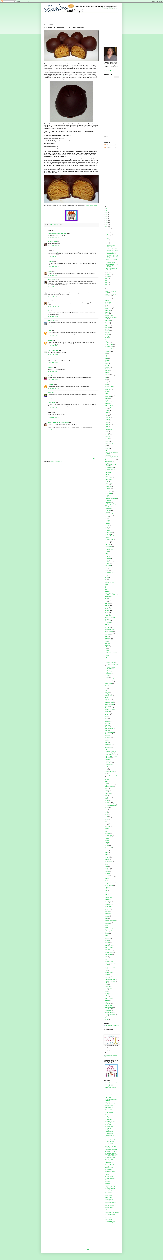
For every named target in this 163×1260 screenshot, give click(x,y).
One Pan (107, 778)
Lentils (106, 697)
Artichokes (107, 334)
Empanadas (107, 581)
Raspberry (107, 868)
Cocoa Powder (108, 483)
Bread (106, 381)
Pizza (106, 831)
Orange (106, 781)
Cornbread (107, 523)
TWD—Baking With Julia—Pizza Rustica (112, 269)
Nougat (106, 766)
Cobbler (107, 481)
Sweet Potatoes (108, 954)
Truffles (82, 226)
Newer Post (47, 458)
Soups (106, 925)
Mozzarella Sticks (109, 744)
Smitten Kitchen (108, 1197)
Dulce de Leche (108, 574)
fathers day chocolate (57, 252)
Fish (106, 589)
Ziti (105, 1017)
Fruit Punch (107, 605)
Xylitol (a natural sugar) (110, 1014)
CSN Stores (107, 541)
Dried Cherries (108, 567)
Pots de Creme (108, 847)
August (108, 236)
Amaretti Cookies (109, 315)
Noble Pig (107, 1174)
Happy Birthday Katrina (110, 652)
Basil (106, 353)
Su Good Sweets (108, 1207)
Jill (48, 311)
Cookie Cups (108, 500)
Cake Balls (107, 410)
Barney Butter (108, 351)
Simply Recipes (108, 1195)
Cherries (107, 440)
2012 (106, 226)
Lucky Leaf (107, 706)
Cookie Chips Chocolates (111, 498)
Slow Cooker (108, 913)
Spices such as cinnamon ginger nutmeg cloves (111, 929)
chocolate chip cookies (110, 459)
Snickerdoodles (108, 922)
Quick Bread (107, 863)
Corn (106, 518)
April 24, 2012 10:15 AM (53, 388)
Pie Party (107, 823)
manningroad (108, 1166)
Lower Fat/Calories (70, 226)
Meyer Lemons (108, 733)
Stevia (106, 937)
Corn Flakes (107, 520)
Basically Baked (108, 1123)
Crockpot (107, 537)
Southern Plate (108, 1201)
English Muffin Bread (109, 582)
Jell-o (106, 688)
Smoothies (107, 915)
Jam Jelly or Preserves (110, 687)
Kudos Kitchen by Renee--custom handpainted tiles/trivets (110, 1089)
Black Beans (107, 365)
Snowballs (107, 923)
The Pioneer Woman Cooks (111, 1216)
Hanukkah (107, 650)
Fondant (107, 591)
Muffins (106, 746)
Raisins (106, 866)
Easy (106, 575)
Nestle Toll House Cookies (111, 754)
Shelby (49, 330)
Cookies (107, 512)
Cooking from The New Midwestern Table (110, 514)
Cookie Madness (109, 1133)
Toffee (106, 970)
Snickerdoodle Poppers (110, 920)
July (107, 238)
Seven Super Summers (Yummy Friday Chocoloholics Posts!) (110, 1190)
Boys (106, 377)
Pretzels (106, 852)
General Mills (108, 615)
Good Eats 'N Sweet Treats (111, 1149)
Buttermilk (107, 403)
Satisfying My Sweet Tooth (111, 1187)
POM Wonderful (108, 835)
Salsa (106, 894)
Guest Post (107, 645)
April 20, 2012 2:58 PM (53, 275)
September (109, 234)
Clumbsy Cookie (108, 1130)
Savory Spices (108, 901)
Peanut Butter (78, 226)
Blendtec (107, 369)
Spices (106, 927)
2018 (106, 214)
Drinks (106, 568)
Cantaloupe (107, 419)
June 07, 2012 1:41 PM (53, 429)
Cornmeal (107, 525)
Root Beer (107, 883)
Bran (106, 379)
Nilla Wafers (107, 759)
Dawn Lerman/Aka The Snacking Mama (58, 422)
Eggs (106, 579)
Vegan (106, 991)
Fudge (106, 607)
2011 (106, 278)
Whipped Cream (108, 1005)
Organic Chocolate (109, 786)
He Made (107, 655)
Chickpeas (107, 448)
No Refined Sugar (109, 764)
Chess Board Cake (109, 443)
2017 (106, 216)
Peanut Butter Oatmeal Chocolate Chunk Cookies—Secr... (111, 261)
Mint (106, 739)
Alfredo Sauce (108, 302)
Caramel (107, 421)
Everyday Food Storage (110, 1086)
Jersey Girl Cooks (52, 241)
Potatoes (107, 845)
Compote (107, 495)
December (108, 228)
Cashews (107, 426)
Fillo (106, 588)
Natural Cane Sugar (109, 753)
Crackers (107, 527)
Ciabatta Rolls (108, 472)
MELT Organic (108, 725)
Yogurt (106, 1015)
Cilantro (107, 474)
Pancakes (107, 790)
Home (71, 458)
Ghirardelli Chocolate (110, 617)
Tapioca (107, 958)
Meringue (107, 727)
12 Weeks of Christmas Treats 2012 (110, 295)
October (108, 232)
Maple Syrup (108, 721)
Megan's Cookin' (109, 1167)
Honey (106, 670)
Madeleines (107, 714)
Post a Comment (50, 432)
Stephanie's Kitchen (109, 1205)
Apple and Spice (108, 1109)
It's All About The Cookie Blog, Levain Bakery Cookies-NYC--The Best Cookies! (111, 1154)
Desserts (107, 551)
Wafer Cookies (108, 998)
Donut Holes (108, 558)
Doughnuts (107, 563)
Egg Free (107, 577)
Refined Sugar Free (109, 876)
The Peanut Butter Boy (110, 1214)
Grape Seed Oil (108, 640)
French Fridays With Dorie (111, 594)
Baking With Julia (109, 346)
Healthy (106, 657)
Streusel (107, 940)
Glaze (106, 626)
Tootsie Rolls (108, 976)
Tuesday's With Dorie (110, 979)
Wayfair (106, 1002)
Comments (108, 147)
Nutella (106, 768)
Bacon (106, 339)
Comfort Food (108, 493)
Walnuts (107, 1000)
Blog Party (107, 370)
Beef (106, 356)
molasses (107, 740)
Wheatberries (108, 1003)
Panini (106, 791)
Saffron (106, 889)
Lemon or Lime (108, 695)
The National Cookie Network (112, 1212)
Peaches (107, 800)
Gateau (106, 614)
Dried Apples (108, 565)
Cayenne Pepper (108, 429)
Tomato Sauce (108, 972)
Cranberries (107, 530)
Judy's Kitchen (108, 1160)
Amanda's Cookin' (109, 1105)
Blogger (87, 1249)
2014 (106, 222)
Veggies (106, 996)
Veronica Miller (52, 279)
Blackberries (108, 367)
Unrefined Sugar (108, 988)
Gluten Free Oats (109, 631)
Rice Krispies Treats (109, 882)
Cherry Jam (107, 441)
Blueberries (107, 374)
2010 (106, 280)
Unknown (50, 340)
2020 (106, 210)
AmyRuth (50, 291)
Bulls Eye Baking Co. (109, 395)
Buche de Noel (108, 389)
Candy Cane (107, 417)
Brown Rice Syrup (109, 386)
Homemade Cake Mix (110, 662)
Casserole (107, 428)
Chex (106, 445)
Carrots (106, 422)
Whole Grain (108, 1008)
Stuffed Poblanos (109, 945)
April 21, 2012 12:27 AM (53, 306)
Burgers (106, 400)
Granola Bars (108, 638)
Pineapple (107, 828)
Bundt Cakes (108, 396)
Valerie (50, 271)
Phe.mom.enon (108, 1180)
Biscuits (106, 363)
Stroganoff (107, 942)
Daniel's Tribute (108, 546)
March (108, 272)
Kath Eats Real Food (109, 1162)
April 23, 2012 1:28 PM (53, 362)
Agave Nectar (50, 226)
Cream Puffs (108, 534)
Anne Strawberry (109, 1107)
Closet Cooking (108, 1128)
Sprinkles (107, 933)
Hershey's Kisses (108, 660)
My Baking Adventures (110, 1171)
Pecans (106, 812)
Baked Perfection (109, 1112)
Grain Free (107, 634)
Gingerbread (108, 620)
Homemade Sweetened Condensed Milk (110, 668)
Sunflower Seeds (109, 951)
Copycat (107, 516)
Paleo (106, 788)
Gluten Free (107, 627)
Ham (106, 648)
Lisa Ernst (50, 261)
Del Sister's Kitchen (109, 1141)
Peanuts (107, 807)
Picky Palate (107, 1181)
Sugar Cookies (108, 947)
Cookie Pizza (108, 506)
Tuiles (106, 983)
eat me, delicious (109, 1145)
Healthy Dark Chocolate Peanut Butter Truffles (112, 249)
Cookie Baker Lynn (109, 1131)
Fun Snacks (107, 610)
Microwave (107, 735)
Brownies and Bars (109, 388)
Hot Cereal (107, 675)
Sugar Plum (107, 1209)
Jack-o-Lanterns (108, 683)
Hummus (107, 677)
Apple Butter (107, 325)
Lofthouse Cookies (109, 702)
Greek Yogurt (108, 643)
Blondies (107, 372)
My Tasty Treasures (109, 1173)
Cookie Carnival (108, 497)
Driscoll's (107, 570)
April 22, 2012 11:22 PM (53, 345)
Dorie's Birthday (108, 562)
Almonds (107, 313)
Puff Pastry (107, 856)
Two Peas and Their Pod (110, 1223)
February (108, 274)
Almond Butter (108, 307)
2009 (106, 282)
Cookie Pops (108, 508)
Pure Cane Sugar (109, 861)
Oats (106, 773)
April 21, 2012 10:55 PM (53, 326)
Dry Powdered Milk (109, 572)
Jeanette (50, 392)
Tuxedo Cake (108, 986)
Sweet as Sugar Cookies (91, 205)
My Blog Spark (108, 747)
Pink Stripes (107, 1183)
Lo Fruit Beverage (109, 701)
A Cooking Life (108, 298)
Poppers (107, 842)
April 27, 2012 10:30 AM (53, 417)
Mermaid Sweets (108, 1169)
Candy (55, 226)
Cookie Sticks (108, 510)
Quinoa (106, 864)
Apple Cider (107, 327)
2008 (106, 284)
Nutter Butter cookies (110, 771)
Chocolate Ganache (109, 467)
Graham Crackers (109, 633)
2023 (106, 208)
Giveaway (107, 624)
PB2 (106, 798)
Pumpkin (107, 859)
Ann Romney (108, 320)
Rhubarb (107, 878)
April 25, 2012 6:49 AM (53, 398)
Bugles (106, 393)
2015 (106, 220)
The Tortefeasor (108, 1219)
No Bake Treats (108, 763)
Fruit (106, 601)
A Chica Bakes (108, 1097)
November (108, 230)
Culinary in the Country (110, 1139)
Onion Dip (107, 779)
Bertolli (106, 358)
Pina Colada (108, 826)
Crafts (106, 529)
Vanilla (106, 989)
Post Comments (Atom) (56, 461)
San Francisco (108, 899)
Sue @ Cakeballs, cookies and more (57, 233)
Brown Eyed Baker (109, 1126)
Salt (106, 896)
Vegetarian (107, 995)
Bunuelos (107, 398)
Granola (107, 636)
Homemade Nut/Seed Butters (111, 664)
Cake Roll (107, 414)
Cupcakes (107, 542)
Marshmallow (108, 723)
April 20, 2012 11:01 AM (53, 237)
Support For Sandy (109, 952)
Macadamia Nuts (109, 707)
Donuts (106, 560)
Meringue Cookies (109, 728)
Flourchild (50, 384)
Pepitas (106, 814)
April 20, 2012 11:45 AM (53, 266)
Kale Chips (107, 692)
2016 (106, 218)
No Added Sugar (108, 761)
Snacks (106, 918)
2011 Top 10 (108, 297)
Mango (106, 718)
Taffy (106, 956)
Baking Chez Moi (109, 344)
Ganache (107, 612)
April (107, 244)
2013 (106, 224)
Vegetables (107, 993)
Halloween (107, 647)
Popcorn (107, 838)
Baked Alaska (108, 343)
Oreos (106, 783)
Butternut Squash (109, 405)
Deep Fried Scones (109, 549)
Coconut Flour (108, 486)
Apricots (107, 332)
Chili (106, 450)
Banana (106, 349)
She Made (107, 908)
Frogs (106, 598)
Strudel (106, 944)
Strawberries (108, 938)
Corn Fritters (108, 522)
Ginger (106, 619)
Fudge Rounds (108, 608)
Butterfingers (108, 401)
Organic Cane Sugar (109, 785)
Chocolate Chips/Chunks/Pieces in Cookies (110, 464)
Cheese (106, 433)
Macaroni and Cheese (110, 709)
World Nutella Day (109, 1012)
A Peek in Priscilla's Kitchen (111, 1104)
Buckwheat (107, 391)
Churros (107, 471)
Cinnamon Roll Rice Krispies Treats (110, 246)
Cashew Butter (108, 424)
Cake (106, 408)
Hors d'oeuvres (108, 673)
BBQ (106, 355)
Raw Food (107, 870)
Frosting (107, 600)
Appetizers (107, 323)
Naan (106, 749)
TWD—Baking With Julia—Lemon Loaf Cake (112, 253)
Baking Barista (108, 1116)
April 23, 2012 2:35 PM (53, 371)
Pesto (106, 821)
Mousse (106, 742)
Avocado (107, 337)
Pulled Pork (107, 857)
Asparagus (107, 336)
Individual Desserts (109, 681)
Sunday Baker (108, 1210)
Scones (106, 902)
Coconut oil (107, 490)
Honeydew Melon (109, 672)
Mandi (106, 716)
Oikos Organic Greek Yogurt (111, 775)
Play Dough (107, 833)
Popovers (107, 840)
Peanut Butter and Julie (110, 1178)
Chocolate (59, 226)
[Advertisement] (75, 17)
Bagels (106, 341)
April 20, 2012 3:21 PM (53, 286)
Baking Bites (107, 1117)
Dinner (106, 553)
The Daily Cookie (109, 966)
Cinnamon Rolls (108, 479)
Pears (106, 809)
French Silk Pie (108, 596)
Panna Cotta (108, 793)
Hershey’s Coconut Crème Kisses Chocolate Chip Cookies (112, 256)
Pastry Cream (108, 797)
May (107, 242)
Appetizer (107, 322)
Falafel (106, 584)
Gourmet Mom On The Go (111, 1151)
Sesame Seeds (108, 906)
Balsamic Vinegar (109, 348)
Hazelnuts (107, 654)
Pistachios (107, 830)
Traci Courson (51, 402)
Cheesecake (107, 436)
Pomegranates (108, 837)
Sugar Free (107, 949)
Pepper (106, 816)
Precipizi (107, 850)
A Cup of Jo (107, 1102)
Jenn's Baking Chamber (110, 1157)
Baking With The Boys (110, 1121)
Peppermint (107, 817)
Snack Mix (107, 916)
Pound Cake (107, 849)
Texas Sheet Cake (109, 961)
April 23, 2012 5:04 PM (53, 379)
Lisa (49, 301)
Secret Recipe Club (109, 904)
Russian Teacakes (109, 885)
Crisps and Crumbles (110, 535)
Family (106, 586)
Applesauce (107, 330)
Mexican (107, 730)
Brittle (106, 384)
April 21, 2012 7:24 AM (53, 316)
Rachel (50, 375)
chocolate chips (108, 461)
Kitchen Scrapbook (109, 1164)
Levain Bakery (108, 699)
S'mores (107, 887)
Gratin (106, 641)
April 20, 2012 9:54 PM (53, 296)
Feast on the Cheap (53, 350)
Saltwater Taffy (108, 897)
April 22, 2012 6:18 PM (53, 336)
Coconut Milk (108, 488)
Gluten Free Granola (109, 629)
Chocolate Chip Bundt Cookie (112, 457)
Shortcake (107, 911)
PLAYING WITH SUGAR (110, 1185)
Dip (105, 555)
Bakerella (107, 1114)
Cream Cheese (108, 532)
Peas (106, 811)
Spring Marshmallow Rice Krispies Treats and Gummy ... (112, 265)
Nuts (106, 769)
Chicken (106, 447)
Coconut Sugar (108, 491)
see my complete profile (110, 70)
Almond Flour (108, 308)
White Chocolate (109, 1007)
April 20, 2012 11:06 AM (53, 245)
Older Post (95, 458)
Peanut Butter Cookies (110, 804)
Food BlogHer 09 (109, 593)
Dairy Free (107, 544)
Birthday (107, 360)
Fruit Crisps (107, 603)
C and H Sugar (108, 407)
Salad (106, 890)
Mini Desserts (108, 737)
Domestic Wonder (109, 1143)
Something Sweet (109, 1199)
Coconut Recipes (64, 75)
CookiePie (50, 367)
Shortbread (107, 909)
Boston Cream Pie (109, 375)
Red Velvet (107, 875)
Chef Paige (107, 438)
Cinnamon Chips (109, 478)
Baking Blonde (108, 1119)
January (108, 276)
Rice (106, 880)
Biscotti (106, 362)
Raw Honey (107, 871)
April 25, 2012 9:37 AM (53, 408)
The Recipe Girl (108, 1217)
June (107, 240)
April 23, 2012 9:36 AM (53, 354)
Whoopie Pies (108, 1010)
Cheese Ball (107, 434)
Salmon (106, 892)
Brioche (106, 382)
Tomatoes (107, 974)
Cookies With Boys (109, 1135)
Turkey (106, 984)
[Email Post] (61, 224)
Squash (106, 935)
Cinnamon (107, 476)
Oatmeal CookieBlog (110, 1176)
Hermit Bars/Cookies (110, 659)
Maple (106, 720)
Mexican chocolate (109, 732)
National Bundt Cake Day (110, 751)
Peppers (107, 819)
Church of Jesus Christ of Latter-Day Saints (110, 1083)
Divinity (106, 556)
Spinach (107, 931)
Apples (106, 329)
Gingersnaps (108, 622)
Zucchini (107, 1019)
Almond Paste (108, 312)
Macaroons (107, 713)
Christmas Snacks (109, 469)
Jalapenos (107, 685)
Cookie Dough (108, 502)
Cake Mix (107, 412)
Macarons (107, 711)
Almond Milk (108, 310)
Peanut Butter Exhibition (110, 805)
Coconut (64, 226)
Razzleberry (107, 873)
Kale (106, 690)
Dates (106, 548)
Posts (107, 144)
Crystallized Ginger (109, 539)
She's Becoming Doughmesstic (108, 1193)
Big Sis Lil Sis (108, 1124)
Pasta (106, 795)
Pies (106, 824)
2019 (106, 212)
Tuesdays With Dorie (110, 981)
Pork (106, 844)
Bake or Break (108, 1110)
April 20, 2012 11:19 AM (53, 256)
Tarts (106, 959)
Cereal (106, 431)
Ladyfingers (107, 694)
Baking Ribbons (52, 320)
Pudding (107, 854)
